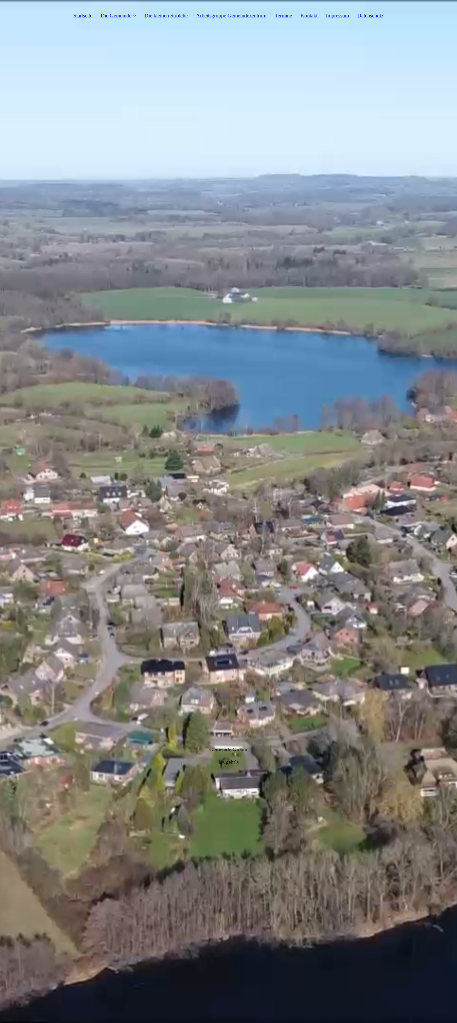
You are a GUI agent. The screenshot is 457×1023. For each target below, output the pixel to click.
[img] (228, 511)
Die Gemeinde (116, 15)
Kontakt (308, 15)
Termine (283, 15)
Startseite (82, 15)
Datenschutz (370, 15)
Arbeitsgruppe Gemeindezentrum (231, 15)
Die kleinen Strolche (166, 15)
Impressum (337, 15)
